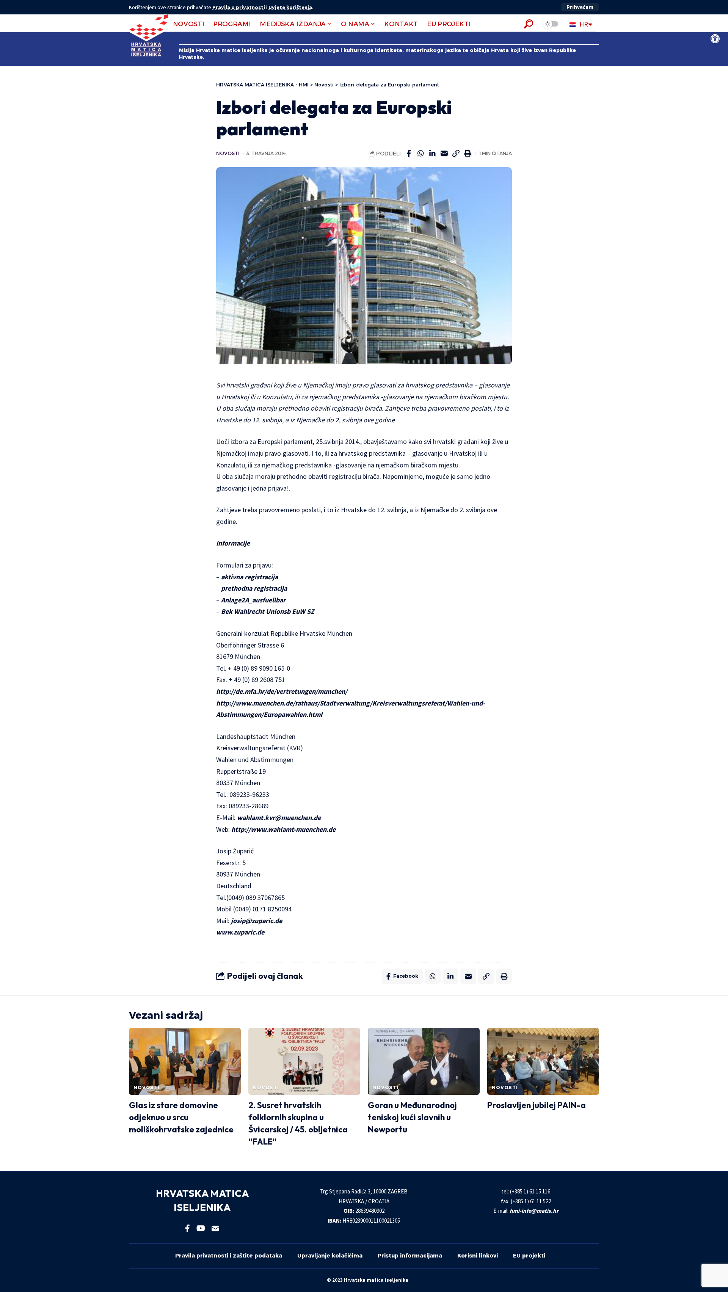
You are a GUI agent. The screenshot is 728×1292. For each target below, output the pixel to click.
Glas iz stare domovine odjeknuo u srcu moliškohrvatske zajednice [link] (181, 1117)
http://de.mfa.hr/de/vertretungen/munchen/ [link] (281, 691)
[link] (715, 38)
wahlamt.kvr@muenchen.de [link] (279, 817)
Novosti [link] (228, 153)
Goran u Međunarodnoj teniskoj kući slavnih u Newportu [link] (412, 1117)
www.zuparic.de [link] (241, 932)
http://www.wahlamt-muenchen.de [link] (283, 829)
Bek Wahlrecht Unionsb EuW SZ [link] (267, 611)
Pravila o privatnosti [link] (238, 7)
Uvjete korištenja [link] (290, 7)
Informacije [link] (233, 543)
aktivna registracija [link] (249, 576)
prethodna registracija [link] (254, 588)
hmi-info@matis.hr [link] (534, 1210)
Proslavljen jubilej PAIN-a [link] (536, 1105)
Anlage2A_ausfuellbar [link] (253, 600)
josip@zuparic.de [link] (256, 920)
